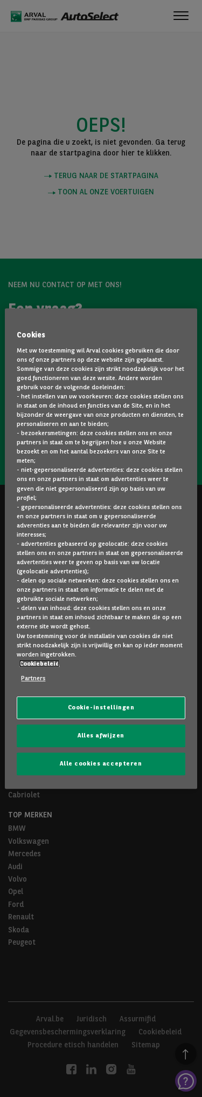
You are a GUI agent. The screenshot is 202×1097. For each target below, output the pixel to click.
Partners (33, 678)
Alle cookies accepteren (101, 763)
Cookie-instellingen (101, 707)
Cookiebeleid (39, 663)
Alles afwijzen (101, 735)
